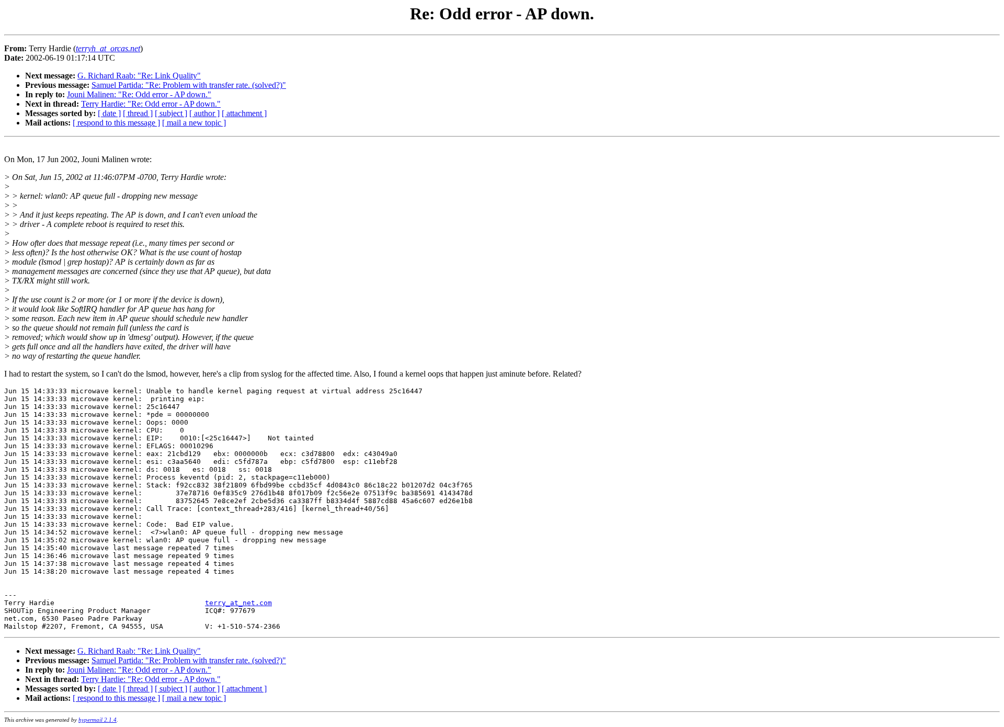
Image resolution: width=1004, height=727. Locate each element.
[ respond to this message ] (116, 122)
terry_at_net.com (238, 603)
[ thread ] (138, 113)
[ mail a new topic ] (194, 122)
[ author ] (204, 113)
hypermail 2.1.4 (97, 720)
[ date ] (109, 113)
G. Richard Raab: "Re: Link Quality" (139, 75)
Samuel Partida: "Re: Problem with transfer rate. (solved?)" (189, 85)
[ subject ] (171, 113)
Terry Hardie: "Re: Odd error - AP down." (151, 103)
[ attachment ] (244, 113)
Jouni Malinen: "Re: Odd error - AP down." (139, 94)
